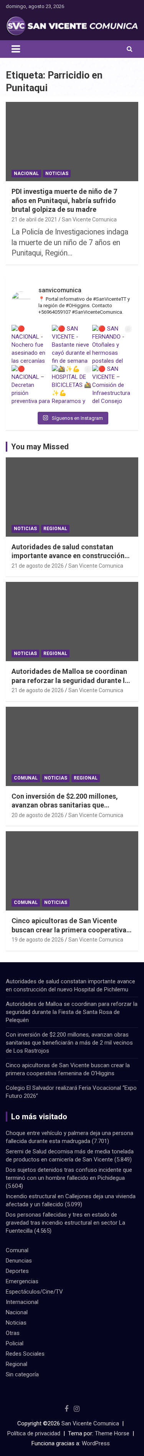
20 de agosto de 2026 (38, 815)
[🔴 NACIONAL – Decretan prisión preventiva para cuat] (32, 385)
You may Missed (40, 446)
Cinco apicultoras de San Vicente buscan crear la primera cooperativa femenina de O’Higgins (69, 930)
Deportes (17, 1271)
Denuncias (19, 1260)
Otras (13, 1333)
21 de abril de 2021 (34, 219)
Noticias (56, 173)
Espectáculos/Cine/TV (34, 1291)
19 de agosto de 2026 (38, 940)
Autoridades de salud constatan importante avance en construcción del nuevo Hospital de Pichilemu (68, 556)
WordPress (96, 1443)
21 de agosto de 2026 (38, 566)
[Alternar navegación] (16, 49)
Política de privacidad (33, 1433)
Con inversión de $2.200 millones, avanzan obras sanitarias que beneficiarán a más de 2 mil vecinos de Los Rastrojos (69, 1042)
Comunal (26, 778)
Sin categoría (22, 1374)
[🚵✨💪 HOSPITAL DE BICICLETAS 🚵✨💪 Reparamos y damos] (72, 385)
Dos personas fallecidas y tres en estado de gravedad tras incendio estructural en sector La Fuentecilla (65, 1222)
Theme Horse (112, 1433)
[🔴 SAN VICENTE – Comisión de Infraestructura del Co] (112, 385)
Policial (14, 1343)
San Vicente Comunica (89, 219)
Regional (55, 528)
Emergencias (22, 1281)
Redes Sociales (25, 1353)
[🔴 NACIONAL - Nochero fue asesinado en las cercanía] (32, 345)
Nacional (26, 173)
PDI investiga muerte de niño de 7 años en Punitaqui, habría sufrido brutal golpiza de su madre (64, 200)
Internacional (22, 1302)
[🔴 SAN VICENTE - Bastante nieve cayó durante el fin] (72, 345)
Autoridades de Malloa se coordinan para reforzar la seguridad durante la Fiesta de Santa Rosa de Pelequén (70, 680)
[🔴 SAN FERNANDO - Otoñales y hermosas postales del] (112, 345)
